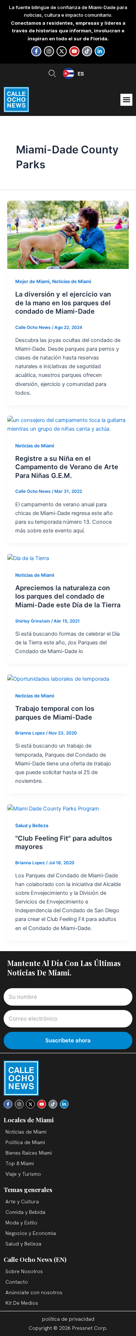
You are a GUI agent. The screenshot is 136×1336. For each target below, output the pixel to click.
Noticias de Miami (71, 281)
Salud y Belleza (31, 825)
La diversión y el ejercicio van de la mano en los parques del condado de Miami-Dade (63, 302)
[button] (126, 100)
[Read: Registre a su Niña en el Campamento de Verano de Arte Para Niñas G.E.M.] (68, 424)
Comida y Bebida (25, 1212)
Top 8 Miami (19, 1163)
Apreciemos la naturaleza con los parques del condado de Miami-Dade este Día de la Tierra (67, 596)
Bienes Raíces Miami (28, 1153)
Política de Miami (25, 1142)
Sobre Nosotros (24, 1271)
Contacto (16, 1282)
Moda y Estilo (21, 1222)
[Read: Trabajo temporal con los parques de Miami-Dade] (58, 678)
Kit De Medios (21, 1303)
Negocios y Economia (30, 1233)
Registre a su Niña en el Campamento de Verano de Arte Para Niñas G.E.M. (66, 466)
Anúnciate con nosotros (33, 1292)
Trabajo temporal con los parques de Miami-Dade (54, 712)
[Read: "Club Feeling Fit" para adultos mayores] (53, 808)
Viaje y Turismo (23, 1174)
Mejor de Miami (32, 281)
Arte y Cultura (22, 1201)
